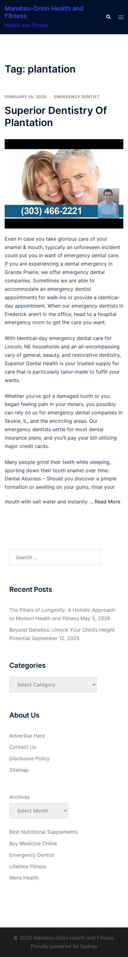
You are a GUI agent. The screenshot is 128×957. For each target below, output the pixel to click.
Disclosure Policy (29, 758)
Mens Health (24, 877)
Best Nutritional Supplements (43, 832)
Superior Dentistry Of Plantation (56, 116)
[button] (108, 17)
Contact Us (22, 747)
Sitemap (19, 770)
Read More (107, 501)
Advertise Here (27, 736)
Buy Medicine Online (33, 843)
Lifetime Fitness (27, 866)
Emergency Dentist (77, 96)
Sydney (89, 946)
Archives (19, 797)
